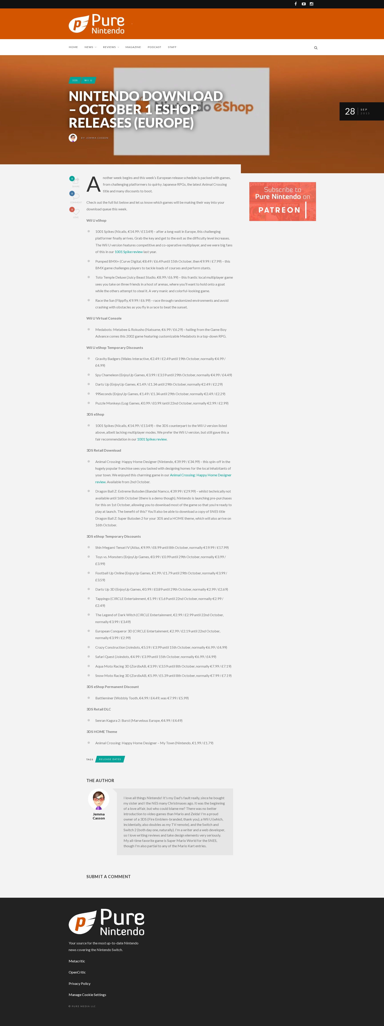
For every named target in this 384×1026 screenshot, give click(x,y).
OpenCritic (77, 972)
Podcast (154, 47)
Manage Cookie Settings (87, 994)
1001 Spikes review (152, 439)
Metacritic (77, 961)
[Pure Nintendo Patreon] (282, 201)
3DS (75, 80)
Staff (172, 47)
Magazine (133, 47)
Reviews (109, 47)
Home (73, 47)
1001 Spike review (129, 251)
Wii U (88, 80)
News (89, 47)
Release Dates (110, 759)
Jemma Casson (97, 138)
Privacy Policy (79, 983)
